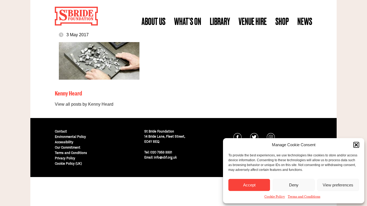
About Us (153, 21)
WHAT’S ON (187, 21)
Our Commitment (67, 147)
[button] (356, 145)
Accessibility (64, 142)
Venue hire (253, 21)
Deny (293, 185)
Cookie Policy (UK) (68, 163)
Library (220, 21)
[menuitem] (153, 21)
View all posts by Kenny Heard (84, 104)
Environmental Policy (70, 137)
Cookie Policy (274, 196)
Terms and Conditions (304, 196)
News (304, 21)
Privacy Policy (65, 158)
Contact (61, 131)
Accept (249, 185)
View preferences (338, 185)
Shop (282, 21)
